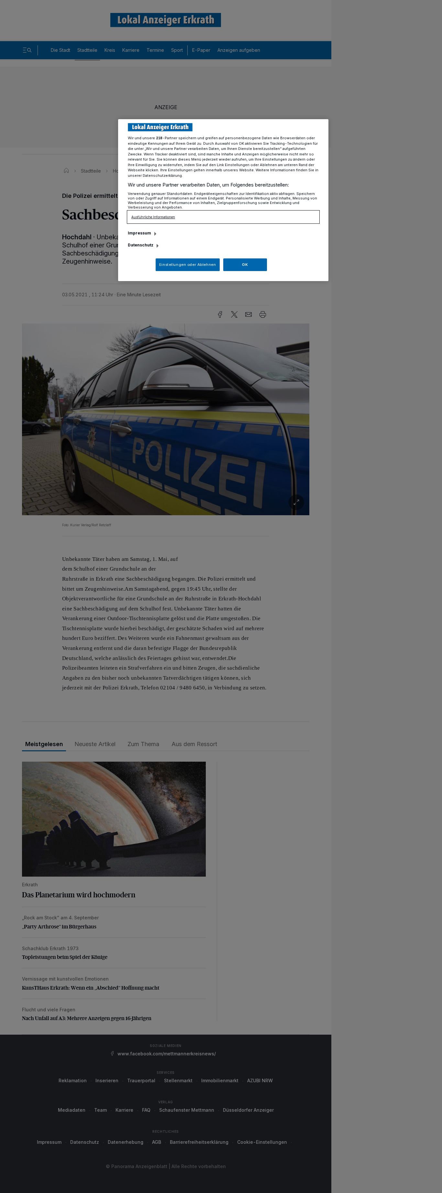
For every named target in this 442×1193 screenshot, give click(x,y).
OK (245, 264)
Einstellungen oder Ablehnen (187, 264)
